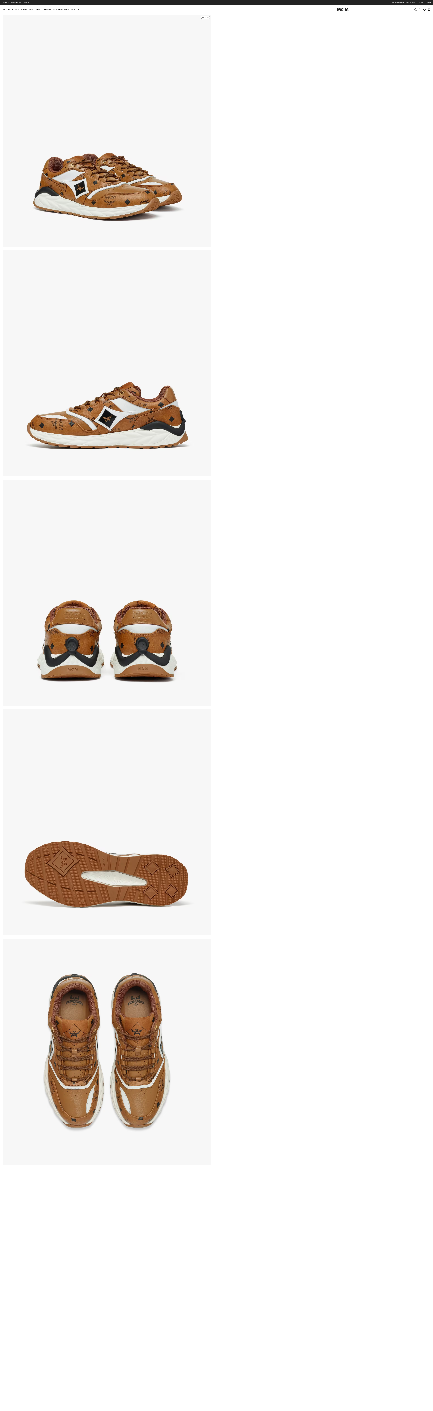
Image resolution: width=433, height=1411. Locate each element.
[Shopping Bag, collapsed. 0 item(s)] (429, 9)
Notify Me (323, 42)
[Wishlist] (424, 9)
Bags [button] (17, 9)
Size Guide (258, 33)
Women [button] (24, 9)
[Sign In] (420, 9)
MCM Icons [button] (58, 9)
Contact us (411, 2)
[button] (107, 133)
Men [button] (31, 9)
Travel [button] (38, 9)
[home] (343, 11)
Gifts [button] (66, 9)
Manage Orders (398, 2)
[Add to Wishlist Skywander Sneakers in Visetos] (389, 17)
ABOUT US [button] (75, 9)
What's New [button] (8, 9)
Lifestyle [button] (47, 9)
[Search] (415, 9)
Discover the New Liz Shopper (20, 2)
